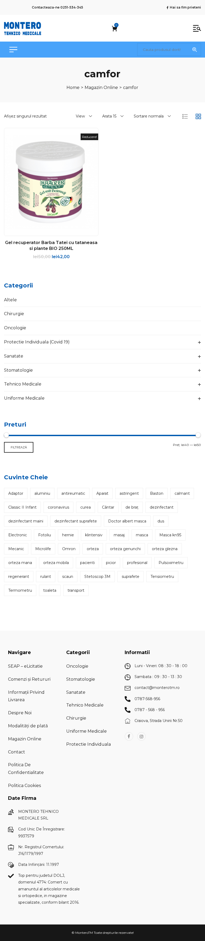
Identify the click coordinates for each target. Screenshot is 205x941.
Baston (156, 493)
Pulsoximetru (171, 562)
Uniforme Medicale (24, 398)
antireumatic (73, 493)
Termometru (20, 590)
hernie (68, 535)
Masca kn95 (170, 535)
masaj (119, 535)
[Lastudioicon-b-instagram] (141, 736)
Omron (69, 548)
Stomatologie (18, 370)
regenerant (18, 576)
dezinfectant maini (25, 521)
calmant (182, 493)
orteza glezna (165, 548)
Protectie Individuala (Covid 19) (37, 341)
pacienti (87, 562)
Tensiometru (162, 576)
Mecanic (16, 548)
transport (76, 590)
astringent (129, 493)
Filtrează (19, 447)
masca (142, 535)
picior (111, 562)
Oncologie (15, 327)
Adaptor (15, 493)
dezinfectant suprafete (75, 521)
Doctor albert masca (127, 521)
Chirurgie (14, 313)
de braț (132, 507)
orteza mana (20, 562)
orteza (93, 548)
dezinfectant (162, 507)
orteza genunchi (125, 548)
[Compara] (62, 231)
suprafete (130, 576)
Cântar (108, 507)
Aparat (102, 493)
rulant (45, 576)
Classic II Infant (22, 507)
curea (85, 507)
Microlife (43, 548)
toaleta (49, 590)
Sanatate (13, 356)
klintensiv (93, 535)
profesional (137, 562)
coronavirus (58, 507)
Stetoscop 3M (97, 576)
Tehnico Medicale (22, 384)
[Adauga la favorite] (51, 231)
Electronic (17, 535)
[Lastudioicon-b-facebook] (129, 736)
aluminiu (42, 493)
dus (160, 521)
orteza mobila (56, 562)
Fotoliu (44, 535)
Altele (10, 299)
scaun (67, 576)
